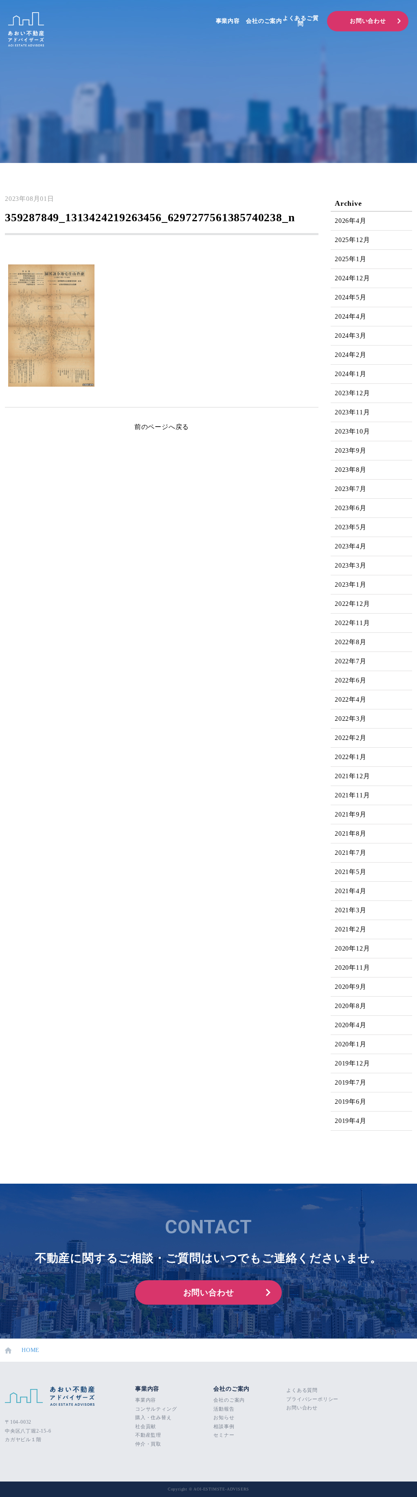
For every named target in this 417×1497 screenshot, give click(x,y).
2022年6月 (351, 680)
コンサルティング (156, 1409)
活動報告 (223, 1409)
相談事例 (223, 1426)
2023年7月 (351, 488)
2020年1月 (351, 1044)
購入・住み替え (153, 1417)
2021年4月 (351, 890)
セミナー (223, 1435)
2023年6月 (351, 507)
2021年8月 (351, 833)
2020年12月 (352, 948)
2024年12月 (352, 278)
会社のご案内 (264, 21)
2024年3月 (351, 335)
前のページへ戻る (161, 426)
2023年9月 (351, 450)
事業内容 (228, 21)
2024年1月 (351, 373)
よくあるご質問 (300, 21)
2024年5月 (351, 297)
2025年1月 (351, 258)
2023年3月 (351, 565)
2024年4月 (351, 316)
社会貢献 (145, 1426)
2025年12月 (352, 239)
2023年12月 (352, 393)
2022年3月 (351, 718)
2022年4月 (351, 699)
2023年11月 (352, 412)
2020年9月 (351, 986)
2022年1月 (351, 756)
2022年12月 (352, 603)
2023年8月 (351, 469)
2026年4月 (351, 220)
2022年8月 (351, 641)
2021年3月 (351, 910)
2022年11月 (352, 622)
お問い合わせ (368, 21)
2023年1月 (351, 584)
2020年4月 (351, 1024)
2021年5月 (351, 871)
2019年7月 (351, 1082)
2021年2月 (351, 929)
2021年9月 (351, 814)
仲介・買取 (148, 1444)
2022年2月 (351, 737)
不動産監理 (148, 1435)
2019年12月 (352, 1063)
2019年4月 (351, 1120)
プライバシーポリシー (312, 1399)
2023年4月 (351, 546)
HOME (31, 1350)
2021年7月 (351, 852)
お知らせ (223, 1417)
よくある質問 (302, 1390)
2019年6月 (351, 1101)
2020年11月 (352, 967)
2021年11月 (352, 795)
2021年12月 (352, 776)
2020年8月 (351, 1005)
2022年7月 (351, 661)
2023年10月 (352, 431)
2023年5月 (351, 527)
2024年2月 (351, 354)
